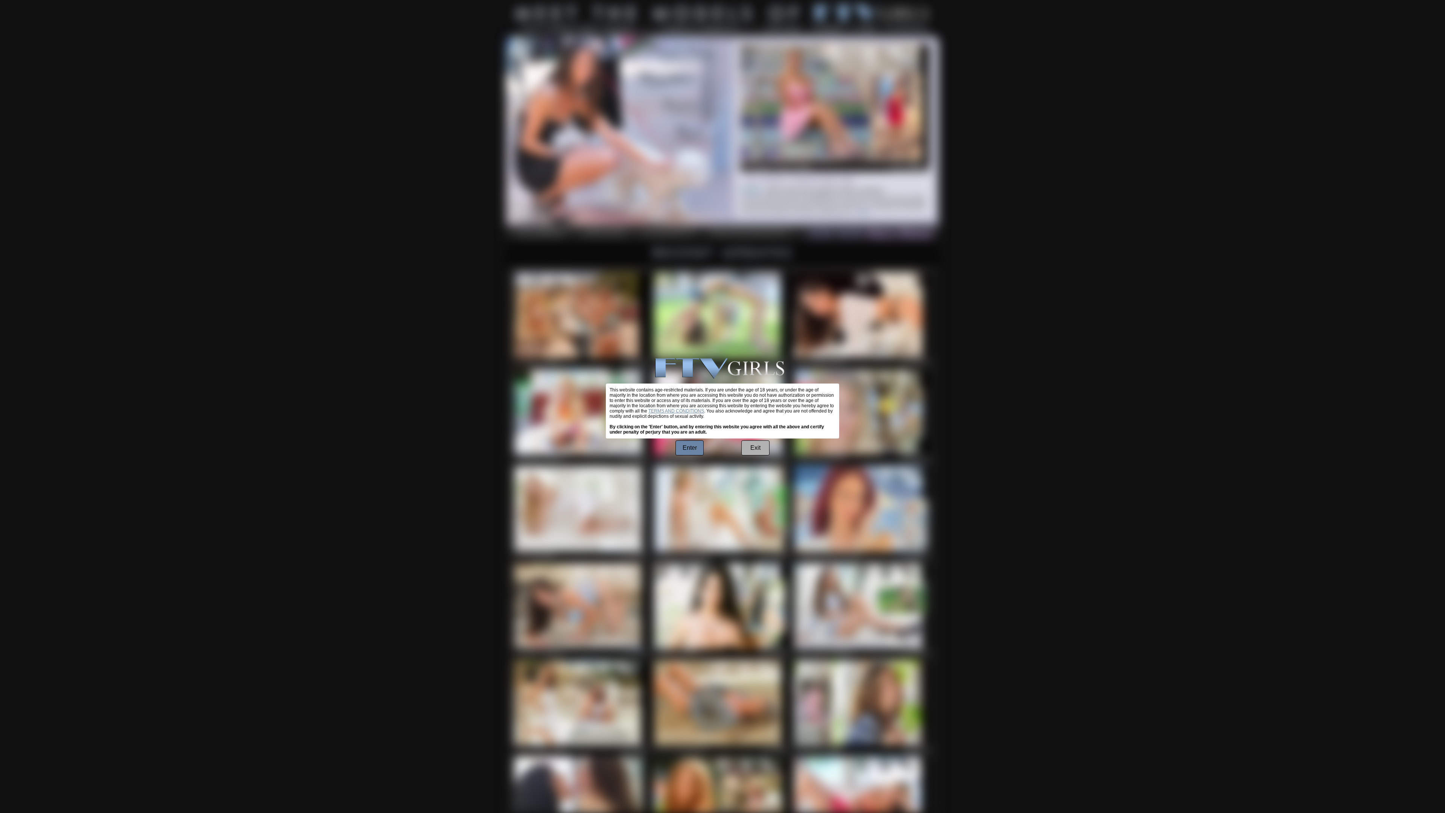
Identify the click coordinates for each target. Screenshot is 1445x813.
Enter (690, 448)
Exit (755, 448)
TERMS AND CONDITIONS (676, 411)
